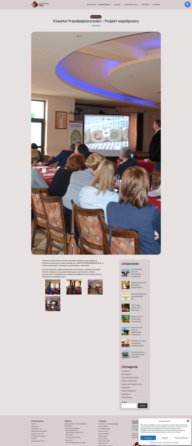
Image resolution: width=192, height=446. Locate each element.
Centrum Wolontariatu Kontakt (75, 442)
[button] (188, 421)
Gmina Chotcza (103, 431)
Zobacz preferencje (181, 438)
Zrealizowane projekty (38, 436)
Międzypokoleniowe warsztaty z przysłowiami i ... (138, 285)
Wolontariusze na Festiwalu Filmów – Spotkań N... (138, 354)
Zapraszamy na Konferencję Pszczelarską (137, 318)
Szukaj (124, 402)
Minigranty (69, 435)
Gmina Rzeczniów (104, 441)
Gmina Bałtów (103, 426)
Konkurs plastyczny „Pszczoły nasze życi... (138, 296)
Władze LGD (35, 426)
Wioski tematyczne (129, 391)
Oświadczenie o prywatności (171, 442)
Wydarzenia (126, 394)
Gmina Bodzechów (104, 429)
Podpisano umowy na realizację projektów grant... (138, 343)
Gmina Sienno (102, 443)
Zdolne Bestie (127, 397)
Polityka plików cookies (156, 442)
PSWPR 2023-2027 (131, 4)
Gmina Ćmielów (103, 434)
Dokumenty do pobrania (39, 431)
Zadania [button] (117, 4)
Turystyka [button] (145, 4)
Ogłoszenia (126, 387)
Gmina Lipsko (102, 438)
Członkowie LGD (36, 429)
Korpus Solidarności (129, 381)
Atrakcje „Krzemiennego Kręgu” (108, 424)
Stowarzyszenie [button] (104, 4)
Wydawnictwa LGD (37, 434)
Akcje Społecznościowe (73, 437)
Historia (33, 424)
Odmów (165, 438)
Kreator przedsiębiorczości (132, 384)
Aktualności (91, 4)
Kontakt (156, 4)
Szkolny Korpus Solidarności (75, 432)
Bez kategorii (96, 17)
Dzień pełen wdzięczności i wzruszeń (136, 307)
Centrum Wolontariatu (130, 377)
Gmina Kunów (102, 436)
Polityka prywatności (38, 441)
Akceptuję (148, 438)
